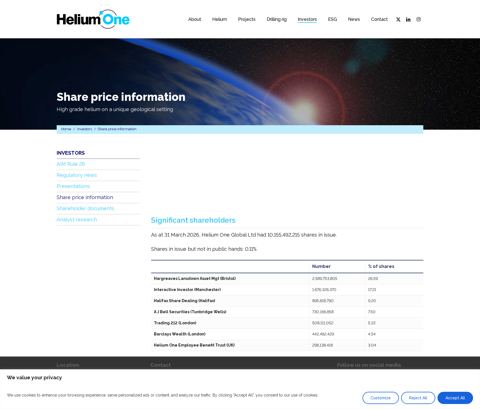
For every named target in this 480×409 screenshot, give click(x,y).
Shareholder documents (85, 208)
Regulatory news (77, 175)
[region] (240, 389)
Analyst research (77, 219)
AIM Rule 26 (71, 164)
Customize (381, 398)
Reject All (418, 398)
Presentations (73, 186)
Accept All (455, 398)
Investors (84, 129)
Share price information (85, 197)
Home (66, 129)
